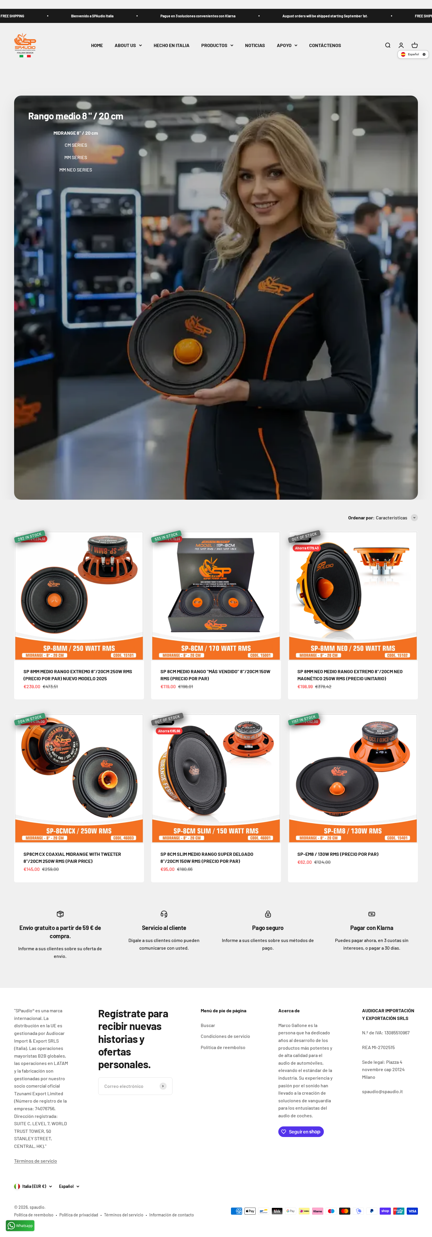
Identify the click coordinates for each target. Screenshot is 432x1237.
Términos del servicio (123, 1214)
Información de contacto (171, 1214)
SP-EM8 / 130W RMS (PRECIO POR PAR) (338, 854)
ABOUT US (125, 45)
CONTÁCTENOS (325, 45)
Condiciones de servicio (225, 1036)
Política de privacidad (78, 1214)
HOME (97, 45)
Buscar (208, 1025)
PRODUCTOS (214, 45)
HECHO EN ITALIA (172, 45)
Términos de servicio (35, 1160)
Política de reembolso (223, 1047)
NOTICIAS (255, 45)
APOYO (284, 45)
